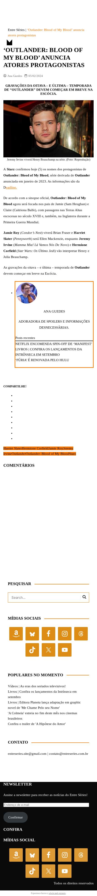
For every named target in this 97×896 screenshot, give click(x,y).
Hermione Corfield (35, 448)
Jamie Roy (55, 448)
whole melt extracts (57, 893)
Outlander (19, 454)
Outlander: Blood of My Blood (47, 454)
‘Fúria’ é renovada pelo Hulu (42, 360)
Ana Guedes (14, 76)
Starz (72, 454)
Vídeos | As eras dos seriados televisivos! (37, 686)
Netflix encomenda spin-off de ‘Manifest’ (53, 344)
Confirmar (15, 817)
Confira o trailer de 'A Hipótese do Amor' (37, 724)
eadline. (11, 187)
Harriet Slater (12, 448)
